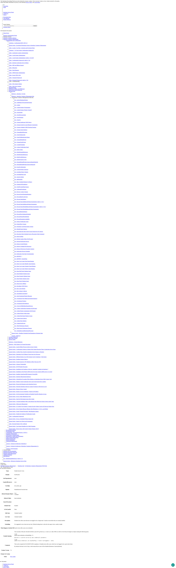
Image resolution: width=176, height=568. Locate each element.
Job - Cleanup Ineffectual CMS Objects (22, 122)
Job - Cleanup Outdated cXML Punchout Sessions (25, 127)
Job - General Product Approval (21, 169)
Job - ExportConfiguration (20, 167)
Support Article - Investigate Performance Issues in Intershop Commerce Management (27, 45)
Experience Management (11, 433)
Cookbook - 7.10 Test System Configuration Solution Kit (21, 50)
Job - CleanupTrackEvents (20, 142)
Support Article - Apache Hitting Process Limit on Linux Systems (23, 347)
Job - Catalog (17, 105)
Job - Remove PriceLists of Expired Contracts (24, 249)
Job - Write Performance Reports (21, 325)
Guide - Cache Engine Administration (17, 55)
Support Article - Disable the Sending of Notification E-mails (22, 414)
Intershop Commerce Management (10, 39)
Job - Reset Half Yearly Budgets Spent (22, 271)
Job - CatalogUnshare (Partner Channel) (23, 110)
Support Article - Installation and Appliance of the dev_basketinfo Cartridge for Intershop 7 (28, 369)
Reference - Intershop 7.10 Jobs (18, 93)
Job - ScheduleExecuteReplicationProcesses (23, 330)
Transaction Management (11, 441)
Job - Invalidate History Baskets (21, 172)
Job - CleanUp (17, 119)
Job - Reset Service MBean (20, 283)
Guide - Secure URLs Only (15, 75)
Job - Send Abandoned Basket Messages (23, 296)
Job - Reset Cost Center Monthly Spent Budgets (24, 263)
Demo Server (6, 33)
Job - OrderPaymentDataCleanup (21, 186)
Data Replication (12, 87)
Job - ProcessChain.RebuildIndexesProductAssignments (26, 209)
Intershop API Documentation (9, 451)
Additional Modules (7, 454)
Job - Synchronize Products (20, 301)
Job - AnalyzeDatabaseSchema (21, 100)
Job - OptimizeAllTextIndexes (20, 184)
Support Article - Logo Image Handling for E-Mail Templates (22, 426)
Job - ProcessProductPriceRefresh (21, 216)
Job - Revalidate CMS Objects (21, 286)
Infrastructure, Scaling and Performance (14, 436)
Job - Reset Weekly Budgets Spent (21, 278)
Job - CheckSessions (18, 117)
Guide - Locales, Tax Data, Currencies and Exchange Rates (22, 48)
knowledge (5, 6)
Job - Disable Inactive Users (20, 159)
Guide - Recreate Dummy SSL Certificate (18, 423)
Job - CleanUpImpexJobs (19, 134)
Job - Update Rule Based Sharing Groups (23, 315)
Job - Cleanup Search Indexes (20, 129)
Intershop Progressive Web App (10, 452)
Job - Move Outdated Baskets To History (23, 182)
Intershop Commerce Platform (9, 38)
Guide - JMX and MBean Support (16, 65)
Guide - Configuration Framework (16, 416)
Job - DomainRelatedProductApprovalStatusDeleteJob (26, 162)
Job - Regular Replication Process (21, 241)
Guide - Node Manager (14, 70)
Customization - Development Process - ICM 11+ (17, 432)
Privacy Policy (29, 2)
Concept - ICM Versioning (12, 448)
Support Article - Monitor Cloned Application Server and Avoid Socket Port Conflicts (27, 381)
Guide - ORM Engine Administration (17, 72)
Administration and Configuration (13, 40)
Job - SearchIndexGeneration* (21, 293)
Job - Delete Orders (18, 149)
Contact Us (5, 13)
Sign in (4, 14)
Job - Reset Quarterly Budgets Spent (22, 276)
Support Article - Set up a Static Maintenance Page (20, 396)
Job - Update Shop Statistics (20, 320)
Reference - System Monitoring (15, 342)
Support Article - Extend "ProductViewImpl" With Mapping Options (24, 411)
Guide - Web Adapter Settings (15, 84)
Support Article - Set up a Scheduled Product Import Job (21, 418)
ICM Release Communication (12, 435)
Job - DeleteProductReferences (21, 154)
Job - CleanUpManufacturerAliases (22, 137)
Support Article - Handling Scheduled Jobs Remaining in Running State (27, 333)
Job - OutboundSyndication (20, 189)
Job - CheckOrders (18, 112)
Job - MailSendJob (18, 179)
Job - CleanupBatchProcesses (20, 132)
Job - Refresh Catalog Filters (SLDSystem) (23, 239)
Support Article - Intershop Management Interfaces (20, 376)
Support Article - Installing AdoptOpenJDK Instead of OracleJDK (23, 374)
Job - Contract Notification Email (21, 147)
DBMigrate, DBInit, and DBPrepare (17, 88)
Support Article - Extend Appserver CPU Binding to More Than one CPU (25, 361)
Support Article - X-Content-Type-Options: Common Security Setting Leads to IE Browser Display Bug (31, 406)
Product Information (10, 440)
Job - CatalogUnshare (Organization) (22, 107)
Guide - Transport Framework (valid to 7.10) (18, 80)
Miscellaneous (6, 456)
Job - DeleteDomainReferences (21, 152)
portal (4, 7)
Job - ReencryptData (18, 236)
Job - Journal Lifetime (19, 177)
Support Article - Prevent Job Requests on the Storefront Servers (23, 384)
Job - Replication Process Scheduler (22, 251)
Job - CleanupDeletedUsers (20, 139)
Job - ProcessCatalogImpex (20, 199)
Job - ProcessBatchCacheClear (21, 196)
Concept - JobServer (16, 335)
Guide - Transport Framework (15, 77)
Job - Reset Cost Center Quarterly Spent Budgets (25, 266)
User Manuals (6, 18)
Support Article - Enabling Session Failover (18, 359)
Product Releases (7, 19)
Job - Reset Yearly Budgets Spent (21, 281)
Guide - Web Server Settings (15, 86)
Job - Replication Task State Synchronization (24, 253)
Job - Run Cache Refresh (19, 288)
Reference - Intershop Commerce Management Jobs (23, 96)
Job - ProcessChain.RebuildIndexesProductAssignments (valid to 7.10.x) (30, 206)
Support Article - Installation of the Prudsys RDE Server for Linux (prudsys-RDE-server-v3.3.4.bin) (30, 371)
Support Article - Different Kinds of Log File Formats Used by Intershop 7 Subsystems (27, 356)
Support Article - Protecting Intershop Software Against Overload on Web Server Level (28, 386)
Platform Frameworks (10, 438)
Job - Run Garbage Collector (20, 291)
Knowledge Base (7, 17)
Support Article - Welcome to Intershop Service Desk (14, 461)
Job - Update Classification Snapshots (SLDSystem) (25, 308)
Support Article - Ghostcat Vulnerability (17, 364)
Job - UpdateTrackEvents (19, 323)
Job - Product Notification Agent (21, 221)
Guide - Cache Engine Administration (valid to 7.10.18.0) (21, 57)
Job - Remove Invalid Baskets (20, 244)
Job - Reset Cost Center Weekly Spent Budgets (24, 268)
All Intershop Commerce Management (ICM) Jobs (36, 465)
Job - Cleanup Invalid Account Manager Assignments (25, 124)
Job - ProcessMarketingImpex (20, 211)
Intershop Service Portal (8, 12)
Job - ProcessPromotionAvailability (22, 219)
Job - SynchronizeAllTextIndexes (21, 303)
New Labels (12, 556)
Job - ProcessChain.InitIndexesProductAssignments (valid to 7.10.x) (29, 201)
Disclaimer (4, 561)
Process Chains (12, 339)
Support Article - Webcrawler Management (18, 404)
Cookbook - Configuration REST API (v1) (18, 43)
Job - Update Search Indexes (20, 318)
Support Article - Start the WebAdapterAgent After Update (21, 399)
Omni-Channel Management (12, 437)
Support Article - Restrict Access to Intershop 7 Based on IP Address (23, 391)
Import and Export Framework (15, 90)
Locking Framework (13, 337)
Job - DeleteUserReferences (20, 157)
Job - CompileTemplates (19, 144)
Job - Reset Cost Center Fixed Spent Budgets (24, 261)
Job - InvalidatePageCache (20, 174)
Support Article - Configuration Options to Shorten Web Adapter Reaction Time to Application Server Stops (32, 349)
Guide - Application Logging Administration (18, 52)
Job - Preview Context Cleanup (21, 191)
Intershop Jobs (12, 91)
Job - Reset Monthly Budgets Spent (22, 273)
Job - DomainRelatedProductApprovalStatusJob (24, 164)
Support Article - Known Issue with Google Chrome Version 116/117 (24, 428)
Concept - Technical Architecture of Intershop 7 (16, 443)
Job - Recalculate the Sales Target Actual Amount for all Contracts (28, 231)
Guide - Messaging (13, 67)
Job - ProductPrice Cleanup (20, 224)
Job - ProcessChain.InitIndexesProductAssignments (25, 204)
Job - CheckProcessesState (20, 115)
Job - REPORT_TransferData (20, 258)
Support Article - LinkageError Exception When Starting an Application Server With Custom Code (30, 379)
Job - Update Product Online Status (22, 313)
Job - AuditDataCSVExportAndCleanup (23, 102)
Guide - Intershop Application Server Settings (19, 62)
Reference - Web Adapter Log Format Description (20, 344)
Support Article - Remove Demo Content (18, 389)
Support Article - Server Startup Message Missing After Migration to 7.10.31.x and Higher (28, 409)
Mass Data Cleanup (13, 338)
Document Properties (6, 468)
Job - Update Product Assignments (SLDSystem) (25, 311)
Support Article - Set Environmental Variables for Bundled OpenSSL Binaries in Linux (27, 394)
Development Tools (10, 431)
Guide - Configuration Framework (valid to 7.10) (19, 60)
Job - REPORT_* (18, 256)
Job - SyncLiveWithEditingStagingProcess (23, 306)
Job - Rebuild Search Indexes (20, 229)
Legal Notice (37, 2)
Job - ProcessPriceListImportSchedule (22, 214)
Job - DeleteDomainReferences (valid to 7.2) (13, 458)
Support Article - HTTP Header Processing (18, 366)
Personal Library (7, 27)
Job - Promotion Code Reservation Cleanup (23, 226)
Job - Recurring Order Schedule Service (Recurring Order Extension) (29, 234)
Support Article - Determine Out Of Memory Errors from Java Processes (24, 354)
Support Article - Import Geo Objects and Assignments (21, 421)
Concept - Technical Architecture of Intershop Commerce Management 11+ (22, 446)
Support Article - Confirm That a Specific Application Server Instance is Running (26, 351)
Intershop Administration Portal (10, 35)
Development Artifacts (11, 430)
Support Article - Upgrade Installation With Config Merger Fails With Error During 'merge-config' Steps (31, 401)
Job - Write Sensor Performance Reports (23, 328)
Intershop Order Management (9, 453)
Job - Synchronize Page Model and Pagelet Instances (25, 298)
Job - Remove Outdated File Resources (22, 246)
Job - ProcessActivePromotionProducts (22, 194)
